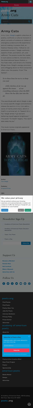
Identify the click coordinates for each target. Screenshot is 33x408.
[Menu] (30, 1)
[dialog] (16, 204)
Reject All (20, 210)
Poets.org (4, 1)
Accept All (28, 210)
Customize (5, 210)
